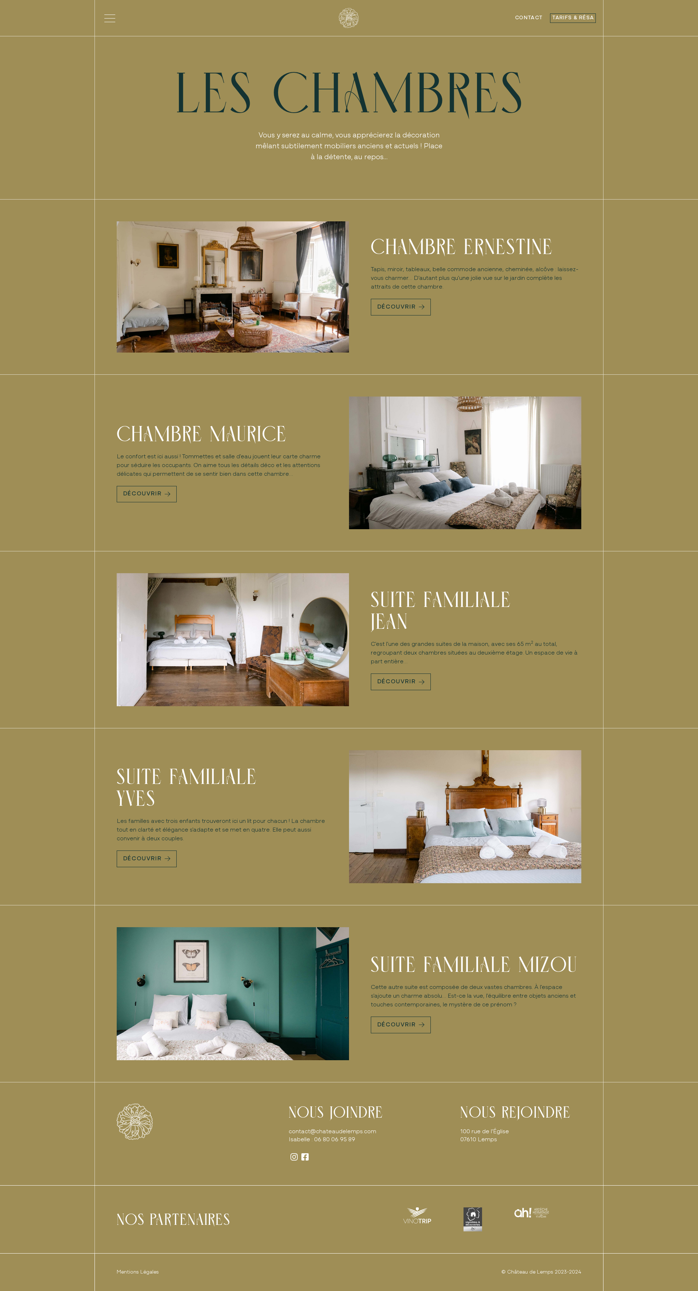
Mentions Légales (138, 1272)
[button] (109, 18)
